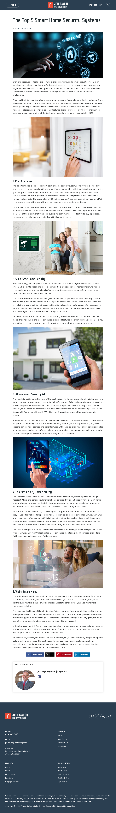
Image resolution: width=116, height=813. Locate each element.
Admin (35, 806)
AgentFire (70, 806)
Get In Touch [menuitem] (62, 746)
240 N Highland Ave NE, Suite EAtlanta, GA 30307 (17, 752)
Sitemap (42, 806)
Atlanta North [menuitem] (62, 767)
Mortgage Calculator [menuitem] (12, 781)
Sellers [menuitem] (7, 771)
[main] (58, 356)
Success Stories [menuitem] (63, 742)
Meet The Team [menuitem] (63, 739)
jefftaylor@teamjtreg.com (25, 28)
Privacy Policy (26, 806)
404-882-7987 (96, 5)
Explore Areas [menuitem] (62, 781)
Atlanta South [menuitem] (62, 771)
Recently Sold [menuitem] (9, 778)
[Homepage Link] (58, 5)
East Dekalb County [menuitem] (64, 778)
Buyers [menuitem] (7, 767)
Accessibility (51, 806)
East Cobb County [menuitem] (63, 774)
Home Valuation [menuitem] (10, 774)
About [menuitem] (60, 735)
